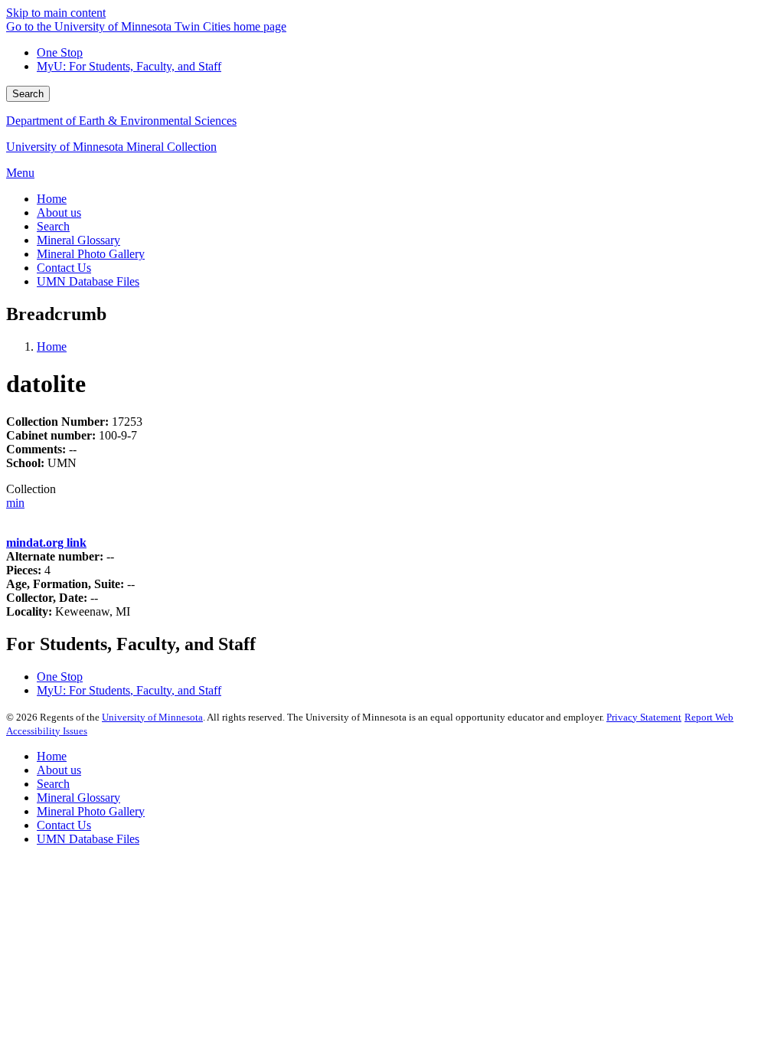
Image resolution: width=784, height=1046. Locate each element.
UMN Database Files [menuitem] (88, 281)
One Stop (60, 52)
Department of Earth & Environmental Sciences (121, 120)
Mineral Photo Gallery (91, 811)
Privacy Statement (643, 717)
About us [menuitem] (59, 212)
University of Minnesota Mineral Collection (111, 146)
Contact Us (64, 825)
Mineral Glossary (78, 797)
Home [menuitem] (52, 198)
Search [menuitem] (53, 226)
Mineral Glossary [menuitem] (78, 240)
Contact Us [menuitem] (64, 267)
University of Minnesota (152, 717)
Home (52, 346)
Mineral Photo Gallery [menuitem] (91, 253)
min (15, 502)
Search (28, 94)
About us (59, 769)
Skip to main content (56, 12)
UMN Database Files (88, 838)
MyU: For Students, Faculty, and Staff (129, 66)
